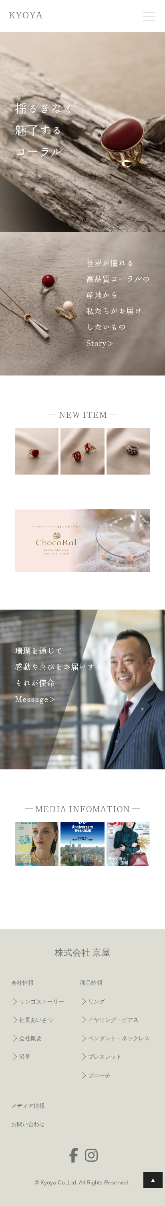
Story (96, 343)
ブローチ (99, 1075)
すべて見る (129, 881)
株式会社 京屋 (82, 953)
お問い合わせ (28, 1124)
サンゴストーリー (41, 1001)
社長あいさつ (36, 1020)
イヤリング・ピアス (113, 1020)
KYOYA (25, 15)
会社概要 (30, 1038)
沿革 (24, 1056)
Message (31, 699)
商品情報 (91, 983)
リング (96, 1001)
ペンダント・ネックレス (119, 1038)
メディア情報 (28, 1106)
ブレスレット (105, 1056)
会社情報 (22, 983)
